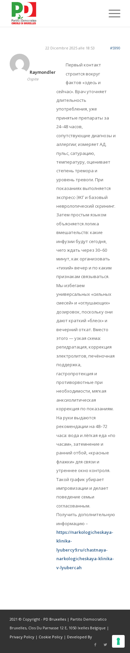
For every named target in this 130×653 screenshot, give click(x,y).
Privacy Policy (22, 636)
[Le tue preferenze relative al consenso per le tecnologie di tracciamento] (118, 641)
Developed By (79, 636)
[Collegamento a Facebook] (95, 645)
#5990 (115, 47)
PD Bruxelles (54, 619)
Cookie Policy (51, 636)
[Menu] (111, 13)
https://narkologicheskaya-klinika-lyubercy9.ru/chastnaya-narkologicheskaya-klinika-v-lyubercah (85, 550)
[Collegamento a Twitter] (105, 645)
